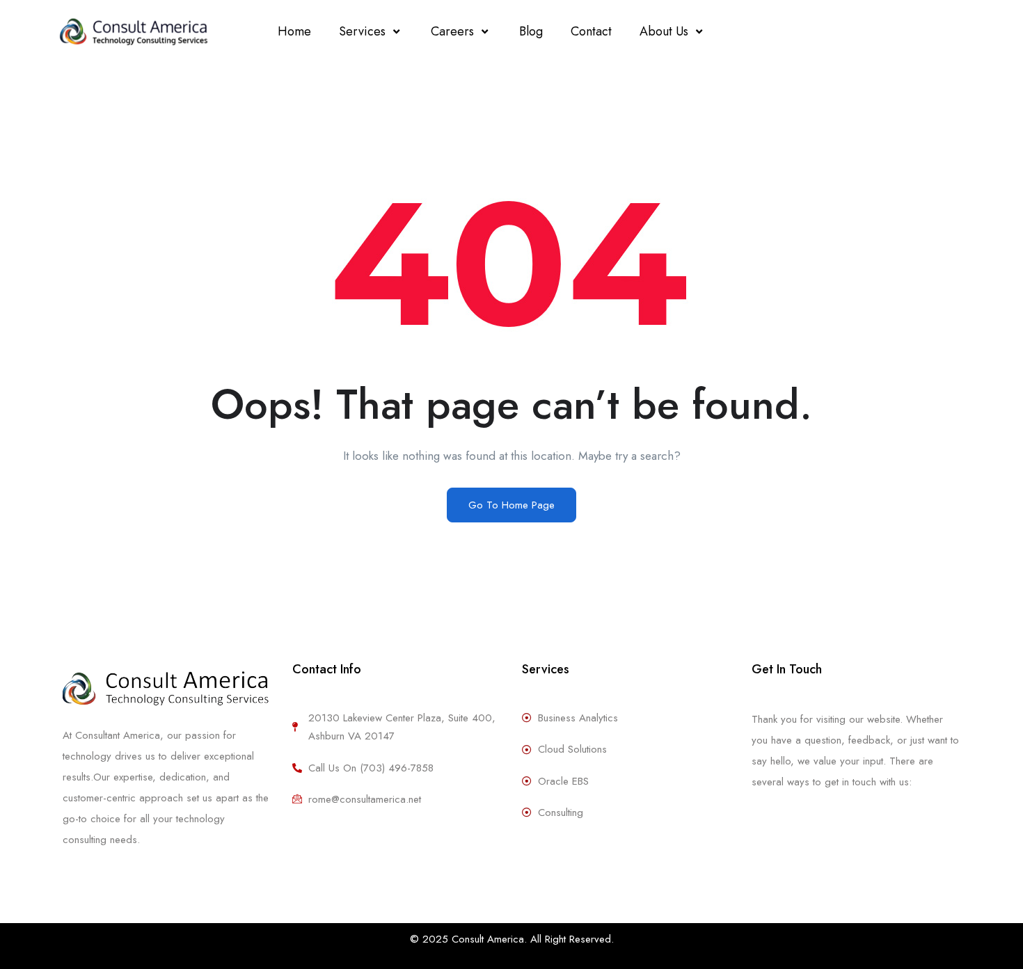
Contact (591, 31)
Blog (531, 31)
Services (362, 31)
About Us (664, 31)
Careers (452, 31)
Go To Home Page (511, 505)
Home (294, 31)
